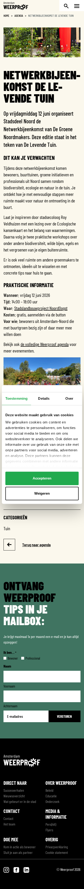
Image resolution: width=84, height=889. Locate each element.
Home (6, 15)
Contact (8, 818)
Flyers (49, 830)
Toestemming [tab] (16, 398)
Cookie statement (57, 852)
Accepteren (42, 478)
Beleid (49, 790)
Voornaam (9, 686)
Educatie (51, 796)
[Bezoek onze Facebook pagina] (17, 869)
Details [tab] (43, 398)
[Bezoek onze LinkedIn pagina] (26, 869)
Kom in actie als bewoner (20, 847)
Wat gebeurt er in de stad (20, 801)
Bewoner (9, 658)
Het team (9, 824)
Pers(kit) (51, 824)
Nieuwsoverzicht (14, 796)
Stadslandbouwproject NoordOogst (40, 308)
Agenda (18, 15)
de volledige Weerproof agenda (45, 344)
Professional (29, 658)
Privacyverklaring (57, 847)
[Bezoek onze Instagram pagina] (7, 869)
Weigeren (42, 493)
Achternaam (11, 706)
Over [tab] (69, 398)
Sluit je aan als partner (18, 852)
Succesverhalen (14, 790)
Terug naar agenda (36, 544)
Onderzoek (52, 801)
